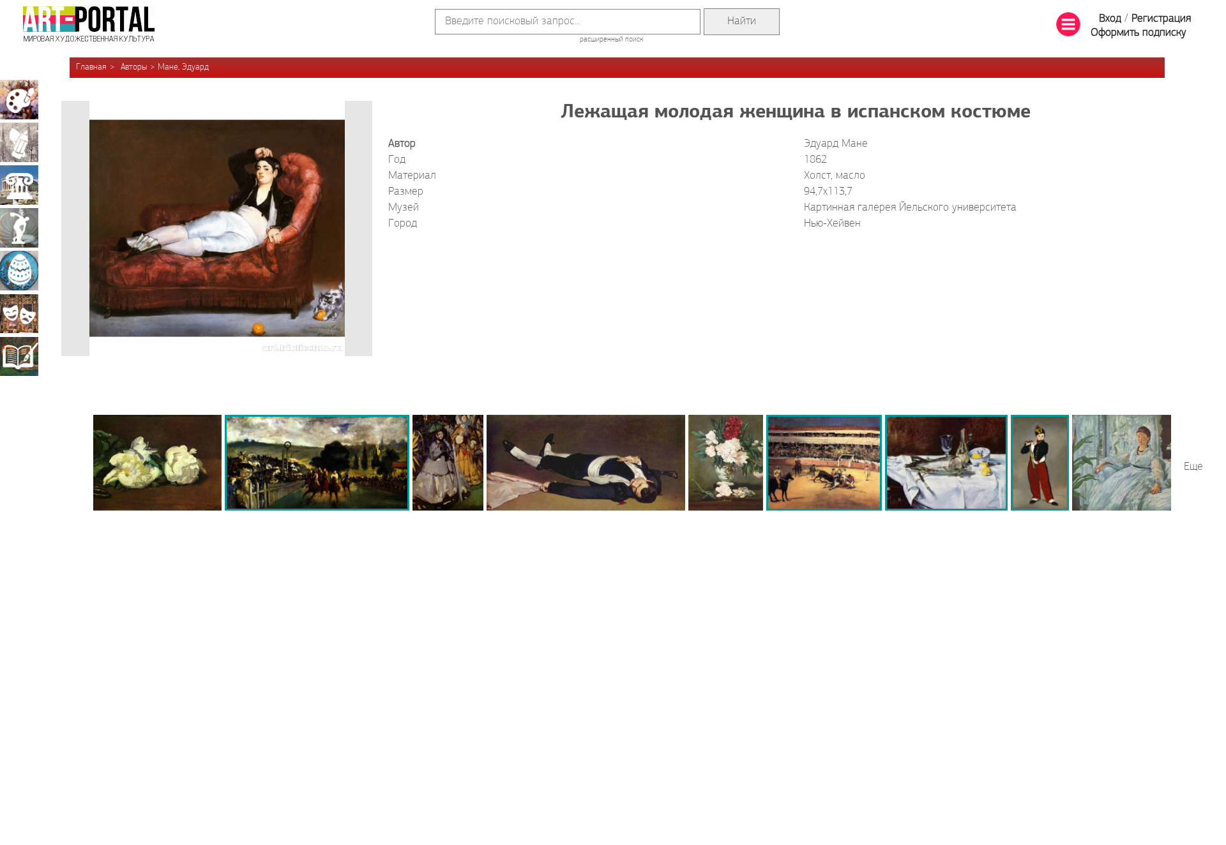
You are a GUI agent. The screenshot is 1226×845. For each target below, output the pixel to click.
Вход (1110, 19)
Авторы (134, 67)
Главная (91, 67)
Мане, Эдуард (183, 67)
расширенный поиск (611, 39)
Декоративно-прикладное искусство (19, 270)
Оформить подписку (1138, 33)
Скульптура (19, 228)
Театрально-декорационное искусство (19, 313)
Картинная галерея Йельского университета (910, 208)
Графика (19, 142)
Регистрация (1161, 19)
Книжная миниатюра (19, 356)
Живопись (19, 99)
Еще (1193, 467)
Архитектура (19, 185)
